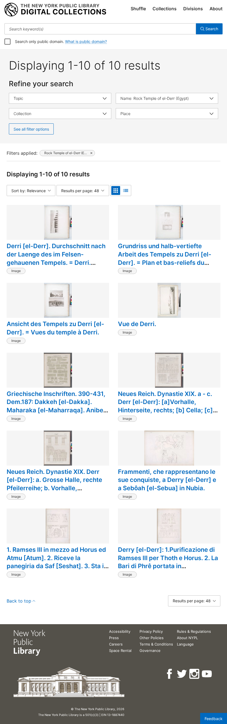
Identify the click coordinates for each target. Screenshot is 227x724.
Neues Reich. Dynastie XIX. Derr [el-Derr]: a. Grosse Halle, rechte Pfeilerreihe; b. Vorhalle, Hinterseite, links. (54, 484)
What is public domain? (86, 41)
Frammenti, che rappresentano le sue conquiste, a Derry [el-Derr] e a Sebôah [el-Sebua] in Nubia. (167, 480)
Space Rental (120, 650)
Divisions (193, 8)
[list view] (125, 190)
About (216, 8)
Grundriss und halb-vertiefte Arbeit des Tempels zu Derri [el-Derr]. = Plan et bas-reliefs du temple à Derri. (164, 258)
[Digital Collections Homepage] (55, 10)
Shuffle (138, 8)
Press (114, 638)
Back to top (19, 601)
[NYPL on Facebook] (169, 674)
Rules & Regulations (194, 631)
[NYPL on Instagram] (194, 674)
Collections (165, 8)
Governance (150, 650)
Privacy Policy (151, 631)
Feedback (214, 718)
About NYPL (187, 638)
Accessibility (119, 631)
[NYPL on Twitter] (182, 674)
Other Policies (152, 638)
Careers (116, 644)
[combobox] (100, 28)
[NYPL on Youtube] (207, 674)
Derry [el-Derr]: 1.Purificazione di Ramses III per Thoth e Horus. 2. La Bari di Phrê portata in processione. (168, 562)
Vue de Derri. (137, 323)
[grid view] (115, 190)
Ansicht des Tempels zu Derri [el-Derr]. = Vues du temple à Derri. (55, 328)
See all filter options (31, 129)
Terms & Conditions (156, 644)
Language (185, 644)
